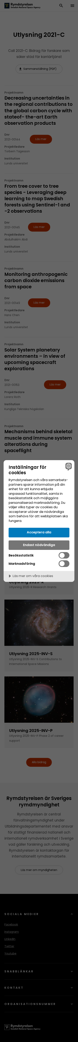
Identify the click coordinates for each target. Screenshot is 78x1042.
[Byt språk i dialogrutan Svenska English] (68, 466)
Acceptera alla (39, 532)
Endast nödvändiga (39, 545)
